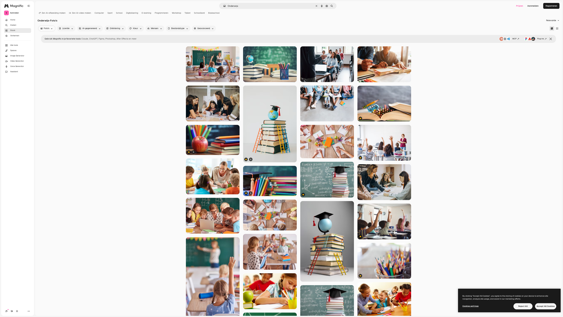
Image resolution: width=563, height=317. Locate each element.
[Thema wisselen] (17, 311)
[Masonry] (552, 28)
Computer (99, 13)
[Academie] (11, 311)
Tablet (187, 13)
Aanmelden (533, 6)
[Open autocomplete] (223, 6)
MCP (514, 39)
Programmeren (161, 13)
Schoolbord (199, 13)
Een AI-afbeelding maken (54, 13)
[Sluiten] (550, 39)
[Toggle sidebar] (28, 6)
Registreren (551, 6)
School (119, 13)
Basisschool (214, 13)
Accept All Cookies (546, 306)
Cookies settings (470, 306)
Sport (109, 13)
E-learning (146, 13)
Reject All (523, 306)
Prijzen (519, 6)
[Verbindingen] (6, 311)
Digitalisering (132, 13)
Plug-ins (540, 39)
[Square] (557, 28)
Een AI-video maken (81, 13)
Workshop (176, 13)
